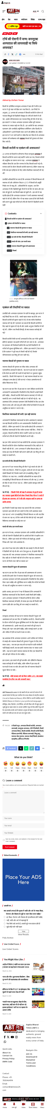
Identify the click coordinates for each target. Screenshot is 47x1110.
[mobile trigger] (5, 11)
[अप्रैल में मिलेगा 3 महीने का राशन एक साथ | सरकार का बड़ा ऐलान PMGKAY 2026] (38, 967)
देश (10, 33)
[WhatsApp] (5, 1041)
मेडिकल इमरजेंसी (17, 733)
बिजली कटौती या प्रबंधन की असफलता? (19, 219)
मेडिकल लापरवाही (28, 733)
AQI (35, 11)
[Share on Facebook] (8, 54)
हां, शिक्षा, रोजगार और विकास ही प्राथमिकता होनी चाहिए (24, 917)
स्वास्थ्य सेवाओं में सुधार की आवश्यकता (23, 246)
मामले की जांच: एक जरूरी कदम (21, 241)
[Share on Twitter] (12, 54)
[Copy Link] (16, 54)
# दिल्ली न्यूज (16, 725)
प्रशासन (35, 160)
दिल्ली (5, 33)
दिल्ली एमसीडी (26, 731)
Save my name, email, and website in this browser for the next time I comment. (24, 840)
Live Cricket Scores (10, 949)
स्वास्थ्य (22, 138)
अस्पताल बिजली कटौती (28, 725)
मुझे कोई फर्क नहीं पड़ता (14, 927)
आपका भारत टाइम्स (14, 60)
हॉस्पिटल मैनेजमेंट (23, 739)
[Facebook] (4, 1037)
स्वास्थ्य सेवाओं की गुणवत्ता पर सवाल (21, 228)
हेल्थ (15, 33)
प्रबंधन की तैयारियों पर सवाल (16, 223)
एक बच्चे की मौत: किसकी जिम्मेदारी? (22, 237)
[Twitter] (8, 1037)
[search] (42, 11)
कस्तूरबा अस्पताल (23, 728)
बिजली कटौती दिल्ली (37, 731)
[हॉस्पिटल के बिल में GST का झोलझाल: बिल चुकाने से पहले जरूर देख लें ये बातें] (38, 992)
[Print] (20, 54)
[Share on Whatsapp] (26, 748)
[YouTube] (12, 1037)
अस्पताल (37, 154)
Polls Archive (8, 938)
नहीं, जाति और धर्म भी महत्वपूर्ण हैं (17, 920)
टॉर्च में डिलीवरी (34, 728)
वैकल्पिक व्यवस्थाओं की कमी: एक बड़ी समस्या (24, 232)
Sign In (7, 3)
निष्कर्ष (14, 250)
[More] (24, 54)
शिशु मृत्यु (37, 733)
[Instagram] (16, 1037)
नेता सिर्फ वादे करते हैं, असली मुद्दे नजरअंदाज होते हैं (23, 923)
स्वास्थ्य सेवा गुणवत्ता (18, 736)
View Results (23, 934)
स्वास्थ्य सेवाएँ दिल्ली (31, 736)
